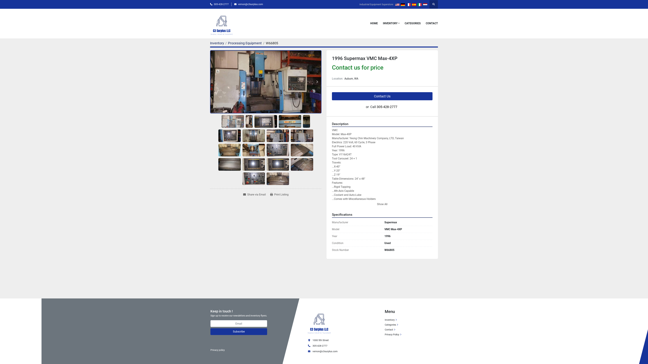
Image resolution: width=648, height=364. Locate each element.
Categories (413, 23)
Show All (382, 204)
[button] (391, 23)
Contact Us (382, 96)
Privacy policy (217, 350)
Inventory (390, 23)
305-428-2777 (221, 4)
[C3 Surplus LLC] (319, 321)
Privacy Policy (392, 334)
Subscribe (239, 331)
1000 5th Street (321, 340)
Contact (432, 23)
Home (374, 23)
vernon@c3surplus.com (250, 4)
